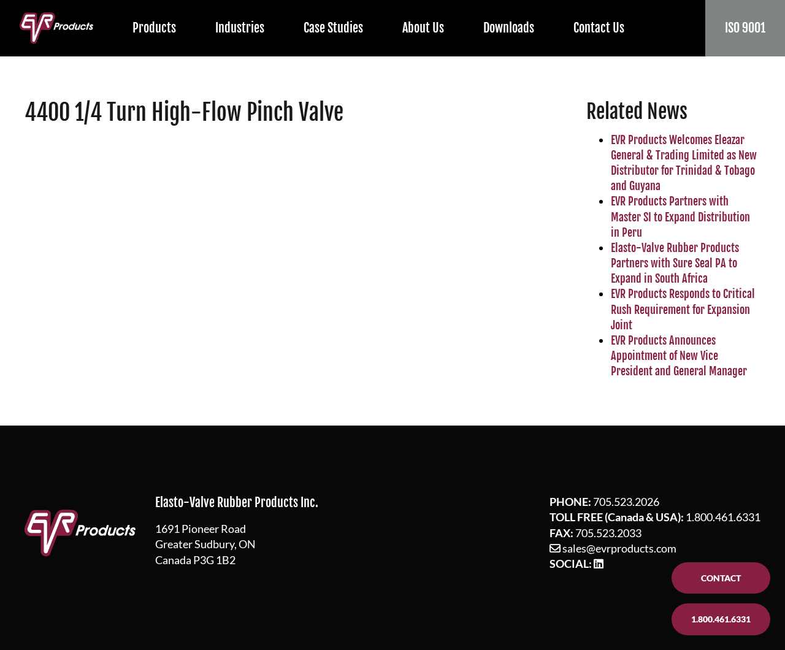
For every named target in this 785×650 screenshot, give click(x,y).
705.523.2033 (608, 533)
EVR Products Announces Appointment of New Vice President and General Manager (679, 356)
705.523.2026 (626, 501)
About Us (423, 28)
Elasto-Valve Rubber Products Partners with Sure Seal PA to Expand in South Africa (675, 263)
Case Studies (333, 28)
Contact (721, 578)
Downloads (508, 28)
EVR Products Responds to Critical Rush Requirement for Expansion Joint (683, 309)
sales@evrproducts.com (619, 548)
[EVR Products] (56, 28)
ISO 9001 (745, 28)
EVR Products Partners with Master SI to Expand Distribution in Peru (680, 216)
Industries (239, 28)
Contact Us (598, 28)
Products (154, 28)
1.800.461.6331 (723, 517)
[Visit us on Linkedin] (598, 563)
